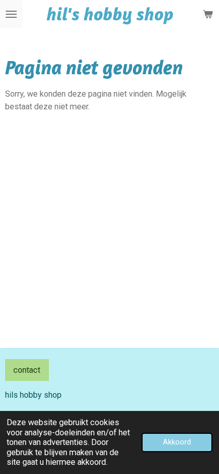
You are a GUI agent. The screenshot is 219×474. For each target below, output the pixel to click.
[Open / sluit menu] (11, 14)
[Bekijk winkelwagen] (208, 14)
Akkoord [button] (177, 442)
